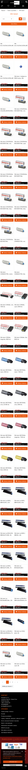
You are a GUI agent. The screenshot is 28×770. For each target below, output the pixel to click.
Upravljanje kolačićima (6, 732)
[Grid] (20, 18)
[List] (24, 18)
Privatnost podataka (6, 716)
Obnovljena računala (6, 730)
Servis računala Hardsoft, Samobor (10, 720)
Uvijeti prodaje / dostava (7, 711)
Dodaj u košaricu (8, 57)
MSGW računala (5, 727)
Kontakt (3, 713)
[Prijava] (15, 6)
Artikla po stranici (7, 686)
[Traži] (25, 2)
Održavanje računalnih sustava (9, 725)
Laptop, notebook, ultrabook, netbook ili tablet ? (13, 718)
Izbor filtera (14, 24)
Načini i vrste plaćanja (6, 723)
